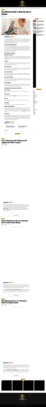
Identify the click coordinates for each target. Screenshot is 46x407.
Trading (34, 113)
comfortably (14, 95)
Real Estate (34, 109)
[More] (13, 36)
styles (6, 57)
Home (21, 402)
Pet (33, 108)
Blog (33, 90)
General (34, 100)
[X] (6, 36)
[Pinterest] (9, 36)
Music (34, 106)
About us (24, 402)
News (33, 107)
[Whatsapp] (10, 36)
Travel (34, 114)
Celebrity (34, 92)
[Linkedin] (7, 36)
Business (34, 91)
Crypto (34, 93)
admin (5, 16)
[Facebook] (5, 36)
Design (34, 94)
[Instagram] (12, 36)
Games (34, 99)
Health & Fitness (35, 101)
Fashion (34, 97)
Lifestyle (34, 105)
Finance (34, 98)
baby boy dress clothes (12, 123)
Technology (34, 112)
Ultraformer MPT (5, 208)
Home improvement (35, 102)
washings (24, 110)
